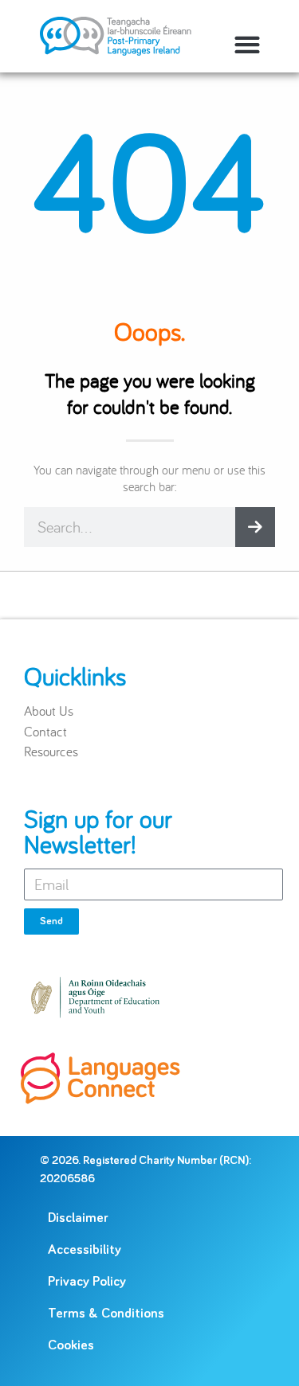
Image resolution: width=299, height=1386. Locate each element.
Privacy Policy (87, 1282)
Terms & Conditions (106, 1314)
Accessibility (84, 1250)
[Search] (255, 527)
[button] (246, 44)
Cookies (71, 1346)
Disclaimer (78, 1218)
